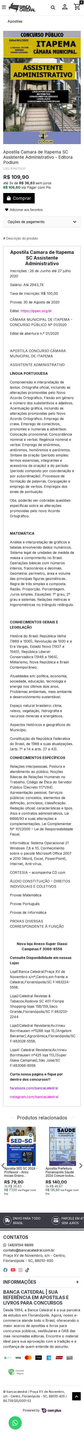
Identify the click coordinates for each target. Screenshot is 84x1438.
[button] (65, 7)
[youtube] (14, 1270)
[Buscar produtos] (53, 7)
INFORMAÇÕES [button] (19, 1282)
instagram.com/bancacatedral (34, 1097)
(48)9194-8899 (20, 1245)
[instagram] (21, 1270)
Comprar (23, 1200)
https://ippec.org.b (35, 311)
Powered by (31, 1410)
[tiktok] (27, 1270)
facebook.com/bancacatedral (34, 1088)
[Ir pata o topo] (76, 1396)
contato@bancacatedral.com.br (29, 1250)
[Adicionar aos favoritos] (9, 1130)
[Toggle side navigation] (4, 7)
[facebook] (6, 1270)
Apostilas (15, 21)
